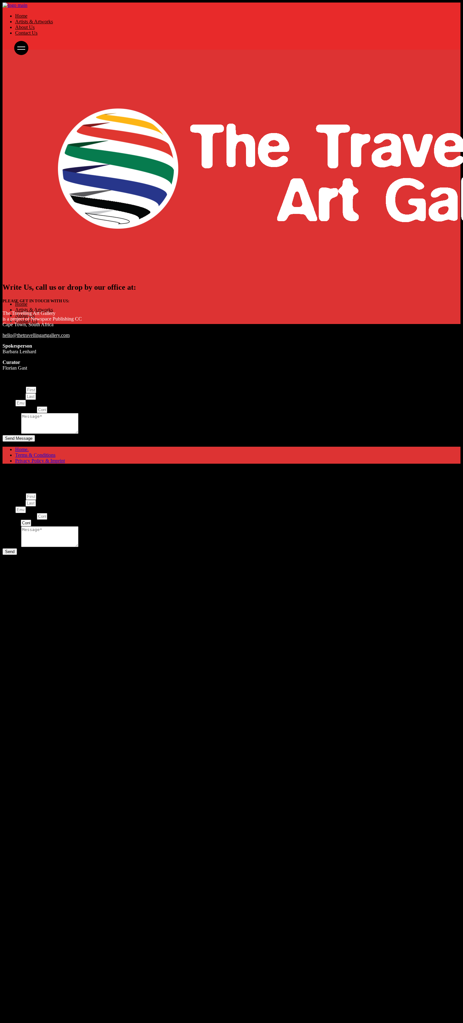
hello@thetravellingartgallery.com (36, 335)
